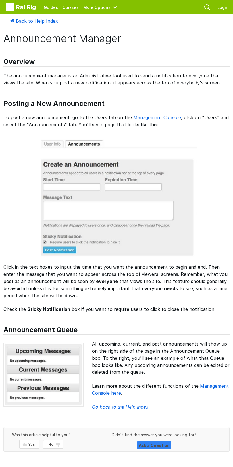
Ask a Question (154, 445)
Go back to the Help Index (120, 407)
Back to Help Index (36, 21)
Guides (51, 7)
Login (222, 7)
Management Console (157, 117)
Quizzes (71, 7)
